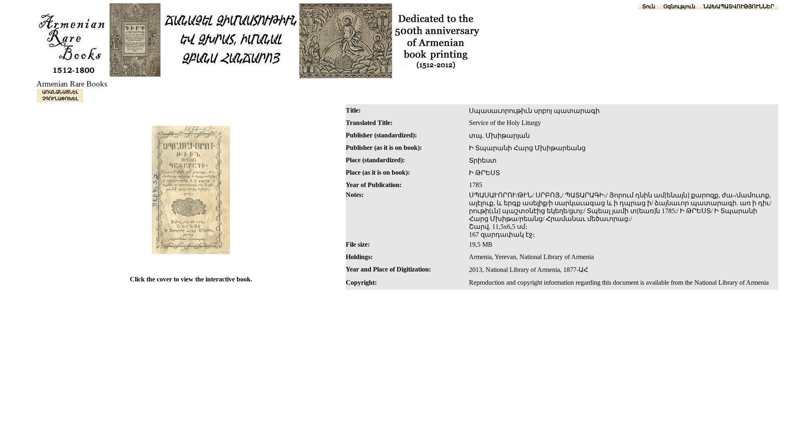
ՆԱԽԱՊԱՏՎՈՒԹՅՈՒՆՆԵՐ (738, 6)
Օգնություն (679, 6)
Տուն (648, 6)
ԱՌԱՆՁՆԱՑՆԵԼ (60, 91)
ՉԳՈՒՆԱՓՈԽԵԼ (60, 98)
